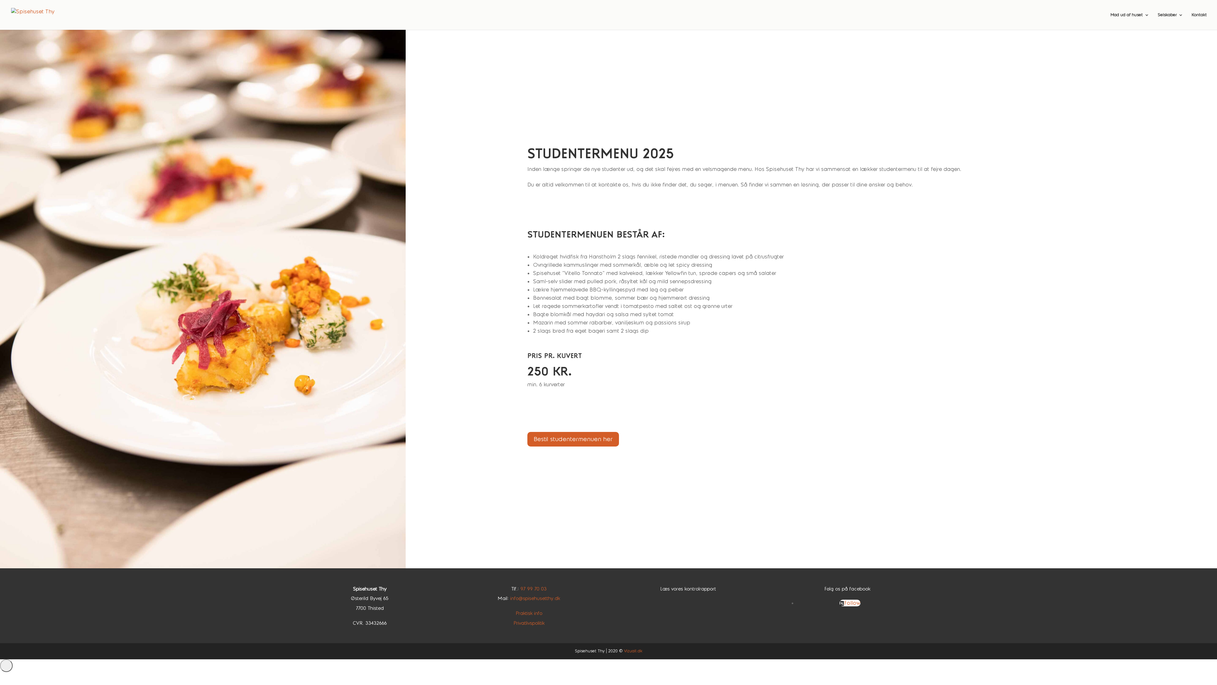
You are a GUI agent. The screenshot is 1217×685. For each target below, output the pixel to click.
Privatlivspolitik (528, 623)
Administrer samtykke (6, 665)
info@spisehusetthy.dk (535, 598)
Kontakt (1199, 15)
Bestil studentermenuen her (573, 439)
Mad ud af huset (1127, 15)
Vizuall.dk (633, 651)
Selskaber (1167, 15)
